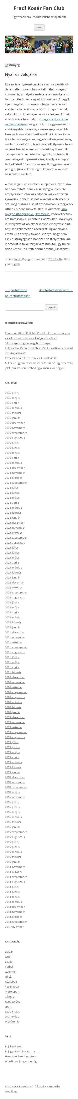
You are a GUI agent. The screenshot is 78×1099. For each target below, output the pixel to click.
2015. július (12, 842)
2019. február (13, 767)
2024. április (12, 502)
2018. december (15, 777)
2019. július (12, 742)
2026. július (12, 393)
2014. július (12, 887)
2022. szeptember (16, 592)
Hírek (8, 976)
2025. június (12, 448)
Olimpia (10, 996)
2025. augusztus (15, 438)
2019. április (12, 757)
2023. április (12, 562)
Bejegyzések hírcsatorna (20, 1051)
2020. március (13, 702)
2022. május (12, 607)
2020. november (15, 682)
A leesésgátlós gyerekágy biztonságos (28, 343)
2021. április (12, 667)
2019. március (13, 762)
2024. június (12, 493)
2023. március (13, 567)
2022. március (13, 617)
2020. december (15, 677)
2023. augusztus (15, 542)
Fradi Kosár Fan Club (39, 8)
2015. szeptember (16, 832)
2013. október (13, 917)
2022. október (13, 587)
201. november (14, 927)
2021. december (15, 632)
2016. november (15, 797)
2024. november (15, 473)
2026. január (12, 418)
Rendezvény (12, 1001)
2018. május (12, 792)
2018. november (15, 782)
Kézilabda (11, 981)
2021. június (12, 657)
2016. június (12, 807)
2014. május (12, 897)
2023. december (15, 522)
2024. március (13, 507)
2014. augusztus (15, 882)
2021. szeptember (16, 647)
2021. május (12, 662)
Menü (39, 27)
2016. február (13, 822)
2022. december (15, 582)
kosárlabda (12, 986)
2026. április (12, 403)
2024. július (12, 488)
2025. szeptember (16, 433)
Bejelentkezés (13, 1046)
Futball (9, 966)
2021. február (13, 672)
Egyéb (16, 264)
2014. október (13, 872)
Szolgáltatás (12, 1011)
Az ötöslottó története (56, 290)
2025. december (15, 423)
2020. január (12, 712)
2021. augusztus (15, 652)
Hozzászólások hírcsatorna (21, 1056)
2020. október (13, 687)
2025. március (13, 463)
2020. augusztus (15, 697)
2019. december (15, 717)
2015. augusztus (15, 837)
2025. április (12, 458)
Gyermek (10, 971)
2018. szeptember (16, 787)
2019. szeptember (16, 732)
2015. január (12, 862)
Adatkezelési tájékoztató (19, 1086)
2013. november (15, 912)
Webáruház (12, 1021)
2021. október (13, 642)
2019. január (12, 772)
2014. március (13, 902)
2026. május (12, 398)
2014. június (12, 892)
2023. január (12, 577)
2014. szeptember (16, 877)
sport (8, 1006)
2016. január (12, 827)
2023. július (12, 547)
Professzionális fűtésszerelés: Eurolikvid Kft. (31, 358)
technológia (12, 1016)
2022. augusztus (15, 597)
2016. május (12, 812)
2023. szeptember (16, 537)
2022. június (12, 602)
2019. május (12, 752)
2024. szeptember (16, 483)
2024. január (12, 517)
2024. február (13, 512)
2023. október (13, 532)
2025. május (12, 453)
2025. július (12, 443)
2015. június (12, 847)
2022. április (12, 612)
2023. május (12, 557)
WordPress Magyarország (21, 1061)
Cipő (8, 956)
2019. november (15, 722)
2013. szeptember (16, 922)
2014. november (15, 867)
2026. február (13, 413)
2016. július (12, 802)
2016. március (13, 817)
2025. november (15, 428)
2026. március (13, 408)
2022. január (12, 627)
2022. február (13, 622)
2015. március (13, 852)
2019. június (12, 747)
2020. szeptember (16, 692)
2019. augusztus (15, 737)
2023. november (15, 527)
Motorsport (12, 991)
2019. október (13, 727)
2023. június (12, 552)
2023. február (13, 572)
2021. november (15, 637)
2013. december (15, 907)
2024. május (12, 498)
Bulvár (9, 951)
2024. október (13, 478)
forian (18, 259)
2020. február (13, 707)
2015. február (13, 857)
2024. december (15, 468)
